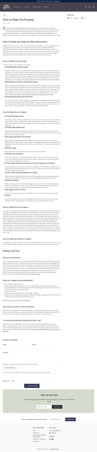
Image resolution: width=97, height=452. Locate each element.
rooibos (38, 329)
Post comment (10, 368)
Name (5, 345)
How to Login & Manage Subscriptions (39, 436)
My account (36, 441)
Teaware (46, 7)
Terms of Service (43, 372)
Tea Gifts (26, 7)
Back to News (33, 386)
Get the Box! (16, 7)
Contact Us (36, 433)
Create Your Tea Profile (39, 439)
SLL (5, 15)
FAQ (34, 430)
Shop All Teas (36, 7)
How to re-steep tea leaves (32, 274)
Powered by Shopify (54, 449)
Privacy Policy (33, 372)
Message (6, 352)
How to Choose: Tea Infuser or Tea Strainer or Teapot (37, 94)
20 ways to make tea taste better (20, 300)
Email (34, 345)
